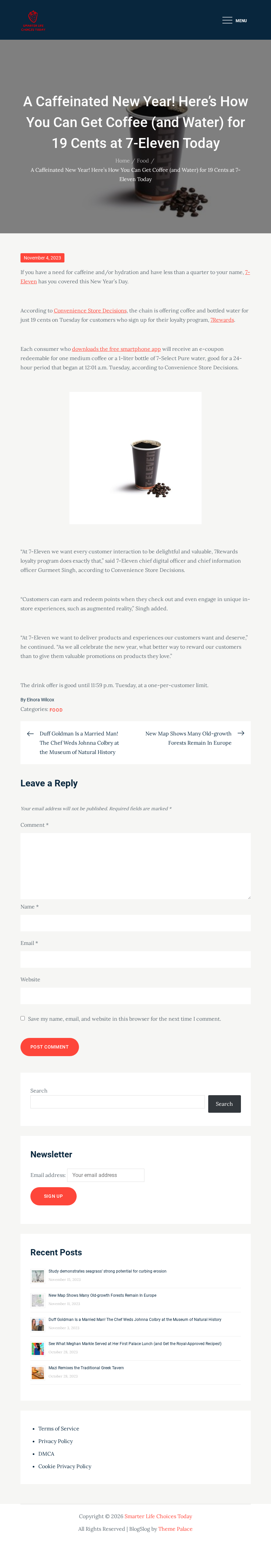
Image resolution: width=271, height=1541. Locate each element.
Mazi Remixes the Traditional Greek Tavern (86, 1368)
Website (30, 979)
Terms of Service (58, 1428)
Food (56, 710)
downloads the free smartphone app (116, 349)
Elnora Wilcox (40, 699)
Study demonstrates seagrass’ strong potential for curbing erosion (108, 1271)
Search (39, 1090)
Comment (34, 824)
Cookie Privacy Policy (64, 1466)
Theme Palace (175, 1528)
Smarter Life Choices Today (158, 1516)
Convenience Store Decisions (90, 310)
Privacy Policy (55, 1441)
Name (29, 906)
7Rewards (222, 319)
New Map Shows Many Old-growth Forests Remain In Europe (102, 1295)
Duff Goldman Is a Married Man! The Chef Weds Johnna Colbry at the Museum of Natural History (135, 1319)
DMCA (46, 1453)
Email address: (48, 1175)
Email (29, 943)
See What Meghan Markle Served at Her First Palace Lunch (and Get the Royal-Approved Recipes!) (135, 1343)
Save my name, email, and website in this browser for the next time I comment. (124, 1018)
